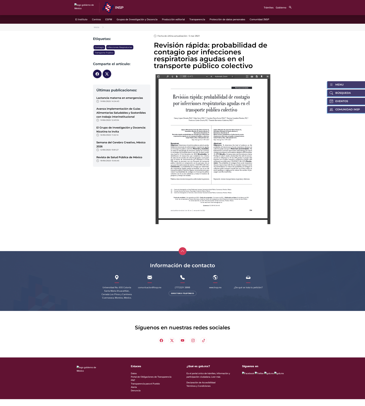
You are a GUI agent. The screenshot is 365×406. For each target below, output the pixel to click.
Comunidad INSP (259, 19)
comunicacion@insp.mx (149, 287)
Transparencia (197, 19)
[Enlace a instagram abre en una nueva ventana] (269, 373)
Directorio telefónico (182, 293)
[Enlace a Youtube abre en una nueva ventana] (279, 373)
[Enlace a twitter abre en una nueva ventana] (259, 373)
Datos (134, 373)
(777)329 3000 (182, 287)
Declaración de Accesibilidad (200, 382)
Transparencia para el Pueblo (145, 383)
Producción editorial (173, 19)
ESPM (108, 19)
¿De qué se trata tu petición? (248, 287)
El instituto (81, 19)
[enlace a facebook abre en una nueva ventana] (248, 373)
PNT (133, 380)
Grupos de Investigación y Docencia (137, 19)
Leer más (215, 376)
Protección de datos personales (227, 19)
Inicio (96, 27)
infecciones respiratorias (119, 47)
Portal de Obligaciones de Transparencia (151, 376)
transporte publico (104, 52)
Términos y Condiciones (198, 386)
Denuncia (135, 390)
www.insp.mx (215, 287)
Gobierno (281, 7)
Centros (96, 19)
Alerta (134, 387)
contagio (99, 47)
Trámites (268, 7)
